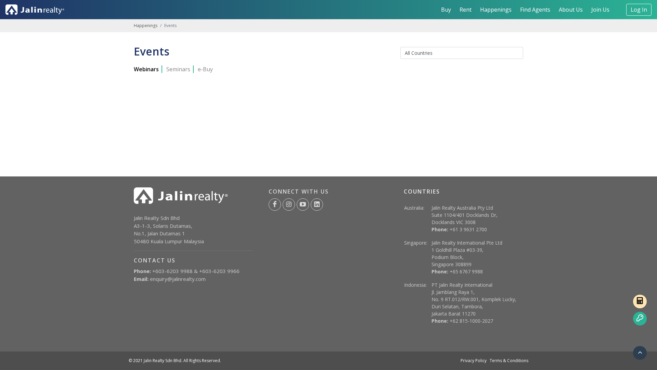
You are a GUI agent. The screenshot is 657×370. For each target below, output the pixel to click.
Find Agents (535, 9)
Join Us (600, 9)
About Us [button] (571, 9)
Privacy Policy (474, 360)
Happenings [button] (496, 9)
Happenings (145, 25)
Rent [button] (466, 9)
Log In (639, 9)
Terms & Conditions (509, 360)
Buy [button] (446, 9)
